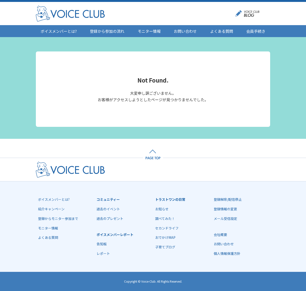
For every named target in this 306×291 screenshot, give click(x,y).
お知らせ (162, 209)
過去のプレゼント (110, 218)
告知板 (102, 243)
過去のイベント (108, 209)
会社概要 (220, 234)
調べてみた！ (165, 218)
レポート (103, 253)
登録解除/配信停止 (228, 199)
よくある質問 (221, 31)
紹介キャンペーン (51, 209)
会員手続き (255, 31)
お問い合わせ (185, 31)
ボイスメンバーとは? (59, 31)
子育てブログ (165, 247)
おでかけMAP (165, 237)
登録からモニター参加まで (58, 218)
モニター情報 (149, 31)
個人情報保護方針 (227, 253)
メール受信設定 (225, 218)
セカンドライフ (167, 228)
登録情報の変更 (225, 209)
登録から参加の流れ (107, 31)
